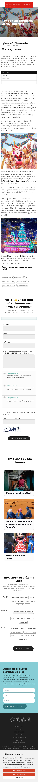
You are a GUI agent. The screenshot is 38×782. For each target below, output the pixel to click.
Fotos (4, 82)
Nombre (6, 324)
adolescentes (18, 277)
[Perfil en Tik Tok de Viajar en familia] (29, 719)
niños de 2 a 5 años (8, 281)
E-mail (6, 333)
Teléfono (7, 342)
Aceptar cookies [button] (19, 771)
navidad (27, 277)
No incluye (6, 79)
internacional (7, 277)
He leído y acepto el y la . (19, 413)
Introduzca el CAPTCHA (12, 418)
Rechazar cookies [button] (19, 774)
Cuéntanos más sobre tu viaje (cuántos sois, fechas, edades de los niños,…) (17, 352)
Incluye (4, 76)
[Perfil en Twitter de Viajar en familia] (12, 719)
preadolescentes (22, 285)
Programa (5, 72)
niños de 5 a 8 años (23, 281)
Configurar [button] (19, 777)
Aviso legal (22, 412)
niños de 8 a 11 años (8, 285)
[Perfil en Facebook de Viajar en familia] (18, 719)
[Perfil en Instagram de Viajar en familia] (23, 719)
